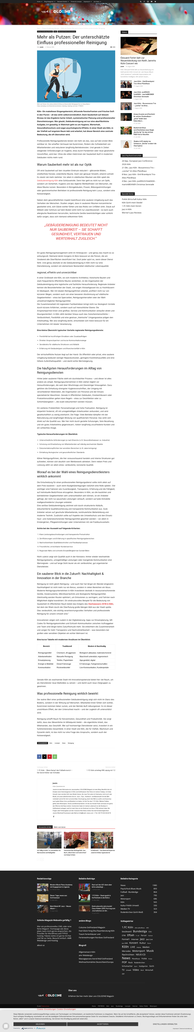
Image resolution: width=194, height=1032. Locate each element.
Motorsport (144, 22)
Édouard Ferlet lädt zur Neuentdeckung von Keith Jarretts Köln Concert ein (138, 60)
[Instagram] (148, 1)
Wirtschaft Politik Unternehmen (66, 31)
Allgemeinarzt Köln (87, 952)
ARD (147, 928)
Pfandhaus (136, 959)
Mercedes (126, 951)
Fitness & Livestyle (76, 1)
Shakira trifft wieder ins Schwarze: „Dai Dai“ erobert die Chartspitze (145, 143)
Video (136, 970)
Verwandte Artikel (44, 827)
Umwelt (128, 970)
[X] (44, 756)
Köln (64, 22)
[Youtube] (151, 1)
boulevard (126, 931)
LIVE (132, 947)
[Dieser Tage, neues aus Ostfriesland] (42, 898)
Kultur (143, 943)
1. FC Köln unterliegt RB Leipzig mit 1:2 (101, 770)
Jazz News (96, 1)
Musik (150, 951)
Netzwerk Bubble (62, 1)
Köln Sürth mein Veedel (132, 202)
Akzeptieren (102, 1024)
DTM (124, 935)
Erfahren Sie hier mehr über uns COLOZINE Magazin (91, 996)
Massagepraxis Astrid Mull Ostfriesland (96, 958)
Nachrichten (128, 954)
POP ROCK (52, 22)
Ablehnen (40, 1024)
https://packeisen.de (59, 786)
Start (38, 28)
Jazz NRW (125, 943)
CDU (150, 932)
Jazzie (41, 47)
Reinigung (71, 743)
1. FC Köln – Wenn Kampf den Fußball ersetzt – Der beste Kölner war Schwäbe (54, 771)
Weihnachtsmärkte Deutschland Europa (96, 962)
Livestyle (99, 22)
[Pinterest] (49, 756)
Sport (135, 966)
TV (123, 970)
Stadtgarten (143, 966)
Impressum (87, 1)
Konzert (133, 943)
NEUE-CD (141, 954)
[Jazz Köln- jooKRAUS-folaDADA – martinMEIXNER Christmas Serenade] (126, 95)
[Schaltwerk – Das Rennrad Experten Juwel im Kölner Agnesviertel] (103, 840)
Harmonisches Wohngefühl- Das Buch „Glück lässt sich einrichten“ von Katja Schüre (75, 853)
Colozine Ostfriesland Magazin (92, 927)
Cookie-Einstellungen (46, 1009)
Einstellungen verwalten (165, 1024)
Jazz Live (149, 939)
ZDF (123, 974)
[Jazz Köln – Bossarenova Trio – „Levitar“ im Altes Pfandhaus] (126, 106)
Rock (130, 962)
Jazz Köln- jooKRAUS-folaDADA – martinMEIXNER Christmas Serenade (144, 94)
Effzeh (130, 935)
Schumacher (127, 966)
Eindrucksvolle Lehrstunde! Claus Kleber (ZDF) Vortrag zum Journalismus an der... (103, 908)
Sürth (151, 966)
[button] (140, 1)
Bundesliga (84, 22)
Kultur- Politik (127, 22)
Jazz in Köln (127, 209)
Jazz (72, 22)
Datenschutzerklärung (186, 1028)
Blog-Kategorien (49, 1)
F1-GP (137, 935)
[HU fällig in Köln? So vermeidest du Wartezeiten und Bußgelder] (49, 840)
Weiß (142, 970)
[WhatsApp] (55, 756)
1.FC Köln (127, 927)
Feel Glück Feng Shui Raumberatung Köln (97, 930)
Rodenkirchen (139, 962)
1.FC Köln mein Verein (131, 206)
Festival (150, 935)
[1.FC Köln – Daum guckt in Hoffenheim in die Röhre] (84, 898)
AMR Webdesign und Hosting (54, 939)
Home (39, 1)
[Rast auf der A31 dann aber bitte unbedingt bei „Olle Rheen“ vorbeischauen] (84, 887)
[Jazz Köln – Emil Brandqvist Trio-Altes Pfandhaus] (126, 84)
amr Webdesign (86, 955)
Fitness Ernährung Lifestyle (50, 28)
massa (139, 947)
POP (124, 962)
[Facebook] (144, 1)
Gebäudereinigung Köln (47, 180)
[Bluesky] (155, 1)
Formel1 (126, 939)
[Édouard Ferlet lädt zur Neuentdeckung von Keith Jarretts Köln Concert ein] (139, 46)
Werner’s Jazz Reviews (131, 212)
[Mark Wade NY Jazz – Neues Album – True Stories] (42, 909)
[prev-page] (38, 859)
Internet (111, 22)
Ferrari (144, 935)
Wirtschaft (149, 970)
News (63, 743)
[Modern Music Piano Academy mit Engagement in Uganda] (42, 887)
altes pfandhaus (140, 928)
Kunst (149, 943)
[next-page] (42, 859)
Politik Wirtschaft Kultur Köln (134, 199)
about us (41, 945)
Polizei (150, 959)
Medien (146, 947)
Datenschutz (45, 1006)
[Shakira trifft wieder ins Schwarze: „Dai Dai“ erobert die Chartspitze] (126, 144)
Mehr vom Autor (60, 827)
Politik (144, 958)
